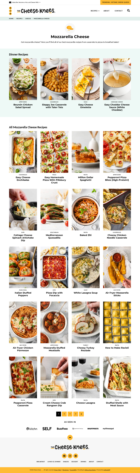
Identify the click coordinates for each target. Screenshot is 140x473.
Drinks (83, 462)
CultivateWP (107, 470)
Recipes (94, 11)
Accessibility (73, 470)
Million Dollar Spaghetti (85, 178)
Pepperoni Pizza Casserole (23, 404)
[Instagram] (10, 11)
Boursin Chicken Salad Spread (23, 106)
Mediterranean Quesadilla (54, 236)
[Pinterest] (10, 13)
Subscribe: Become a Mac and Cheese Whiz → (26, 2)
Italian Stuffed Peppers (23, 294)
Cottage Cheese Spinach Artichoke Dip (23, 238)
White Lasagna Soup (86, 292)
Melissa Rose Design (90, 470)
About (106, 11)
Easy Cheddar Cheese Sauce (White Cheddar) (117, 107)
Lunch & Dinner (54, 462)
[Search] (128, 10)
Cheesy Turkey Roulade (85, 349)
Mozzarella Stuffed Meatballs (54, 349)
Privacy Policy (57, 470)
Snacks (66, 462)
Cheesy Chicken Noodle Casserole (117, 236)
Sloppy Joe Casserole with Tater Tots (54, 106)
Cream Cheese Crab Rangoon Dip (54, 404)
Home (11, 19)
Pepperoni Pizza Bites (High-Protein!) (117, 178)
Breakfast (41, 462)
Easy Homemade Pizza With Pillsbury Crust (54, 180)
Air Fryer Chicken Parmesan (23, 349)
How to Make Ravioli (117, 348)
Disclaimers (66, 470)
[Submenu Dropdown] (99, 11)
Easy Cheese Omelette (85, 106)
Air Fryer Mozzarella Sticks (117, 294)
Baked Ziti (86, 235)
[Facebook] (10, 8)
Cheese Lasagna (85, 403)
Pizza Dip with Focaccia (54, 294)
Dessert (75, 462)
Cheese (28, 19)
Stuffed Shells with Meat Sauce (117, 404)
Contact (119, 11)
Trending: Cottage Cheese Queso (115, 2)
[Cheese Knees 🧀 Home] (36, 10)
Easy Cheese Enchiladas (23, 178)
